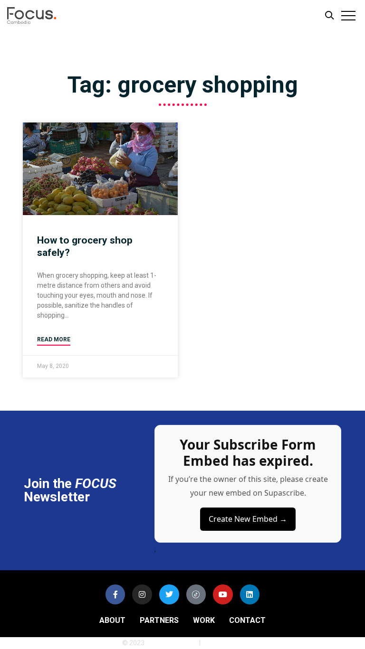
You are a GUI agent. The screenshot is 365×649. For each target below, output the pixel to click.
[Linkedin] (250, 594)
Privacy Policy (222, 643)
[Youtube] (223, 594)
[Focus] (43, 17)
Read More (53, 339)
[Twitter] (169, 594)
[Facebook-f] (115, 594)
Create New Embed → (248, 519)
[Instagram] (142, 594)
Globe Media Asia (172, 643)
